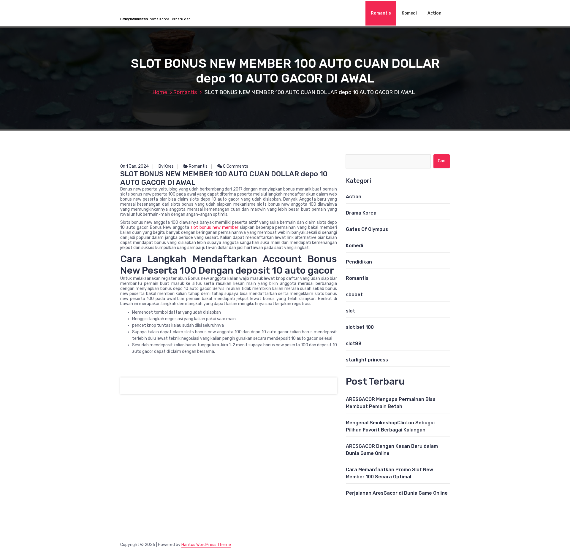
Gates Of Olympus (367, 229)
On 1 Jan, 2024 (134, 166)
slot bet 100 (360, 327)
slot (350, 311)
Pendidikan (359, 262)
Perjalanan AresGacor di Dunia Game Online (397, 493)
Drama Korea (361, 213)
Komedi (409, 13)
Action (434, 13)
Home (159, 92)
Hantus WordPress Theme (206, 544)
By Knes (166, 166)
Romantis (381, 13)
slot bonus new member (214, 227)
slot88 (354, 343)
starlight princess (367, 360)
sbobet (354, 294)
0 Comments (235, 166)
